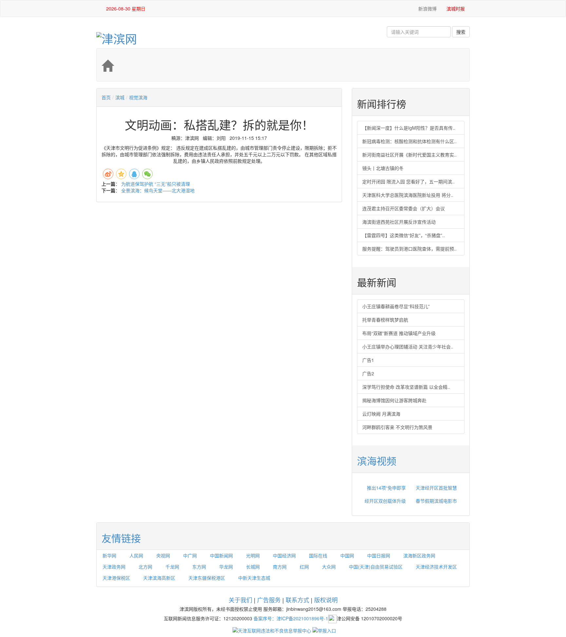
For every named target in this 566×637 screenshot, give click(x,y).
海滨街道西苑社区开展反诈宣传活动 (399, 221)
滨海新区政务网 (419, 555)
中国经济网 (284, 555)
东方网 (199, 566)
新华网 (109, 555)
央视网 (163, 555)
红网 (304, 566)
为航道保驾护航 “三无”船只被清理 (155, 183)
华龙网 (226, 566)
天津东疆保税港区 (206, 577)
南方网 (280, 566)
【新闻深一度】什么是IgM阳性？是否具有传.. (408, 127)
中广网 (190, 555)
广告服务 (269, 599)
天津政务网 (114, 566)
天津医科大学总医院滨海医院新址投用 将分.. (407, 195)
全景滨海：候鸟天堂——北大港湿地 (158, 190)
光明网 (253, 555)
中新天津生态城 (254, 577)
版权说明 (326, 599)
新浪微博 (427, 8)
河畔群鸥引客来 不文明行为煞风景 (397, 427)
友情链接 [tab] (121, 538)
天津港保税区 (116, 577)
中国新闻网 (221, 555)
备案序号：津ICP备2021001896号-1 (291, 618)
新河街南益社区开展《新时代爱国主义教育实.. (409, 154)
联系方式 (297, 599)
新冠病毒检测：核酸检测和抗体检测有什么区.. (409, 141)
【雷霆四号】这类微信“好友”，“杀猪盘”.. (403, 235)
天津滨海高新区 (159, 577)
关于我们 (240, 599)
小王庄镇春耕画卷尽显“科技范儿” (396, 306)
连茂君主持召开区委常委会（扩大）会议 (403, 208)
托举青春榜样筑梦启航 (385, 319)
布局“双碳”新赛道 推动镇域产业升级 (399, 333)
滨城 (119, 97)
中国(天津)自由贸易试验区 (376, 566)
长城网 (253, 566)
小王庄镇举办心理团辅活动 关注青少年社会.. (407, 346)
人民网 (136, 555)
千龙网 (172, 566)
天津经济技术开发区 (436, 566)
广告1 (368, 360)
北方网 (145, 566)
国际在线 (318, 555)
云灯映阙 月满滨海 (381, 413)
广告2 (368, 373)
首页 (106, 97)
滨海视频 (376, 461)
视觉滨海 (138, 97)
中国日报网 (378, 555)
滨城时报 (455, 8)
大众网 (329, 566)
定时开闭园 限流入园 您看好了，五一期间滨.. (408, 181)
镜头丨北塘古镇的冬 (383, 168)
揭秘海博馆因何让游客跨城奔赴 (394, 400)
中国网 (347, 555)
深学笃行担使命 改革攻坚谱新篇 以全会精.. (406, 387)
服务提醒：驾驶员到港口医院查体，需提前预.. (409, 248)
